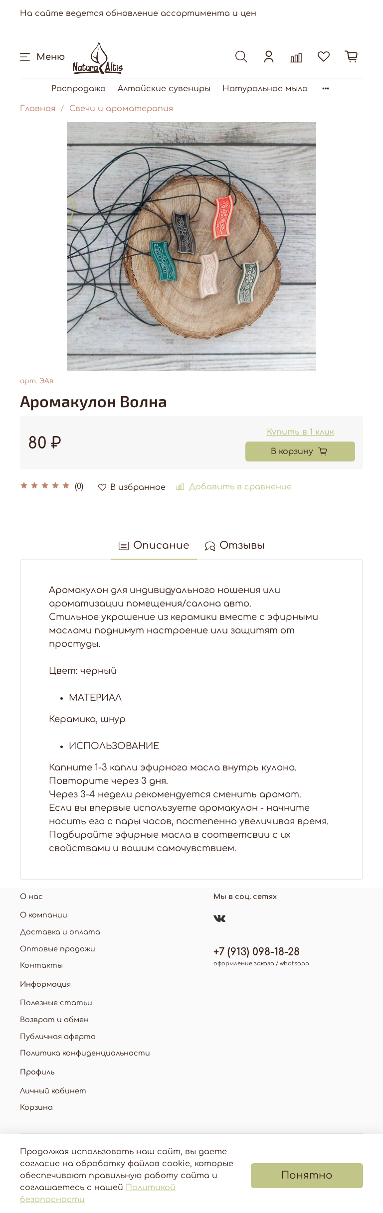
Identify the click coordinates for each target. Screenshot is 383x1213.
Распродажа (78, 88)
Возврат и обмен (54, 1020)
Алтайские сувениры (164, 88)
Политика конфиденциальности (85, 1053)
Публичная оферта (58, 1037)
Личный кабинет (53, 1091)
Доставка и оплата (60, 932)
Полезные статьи (56, 1003)
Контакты (41, 965)
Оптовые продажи (57, 949)
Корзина (36, 1107)
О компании (43, 915)
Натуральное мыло (265, 88)
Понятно (307, 1175)
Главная (37, 108)
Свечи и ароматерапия (121, 108)
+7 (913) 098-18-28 (256, 952)
